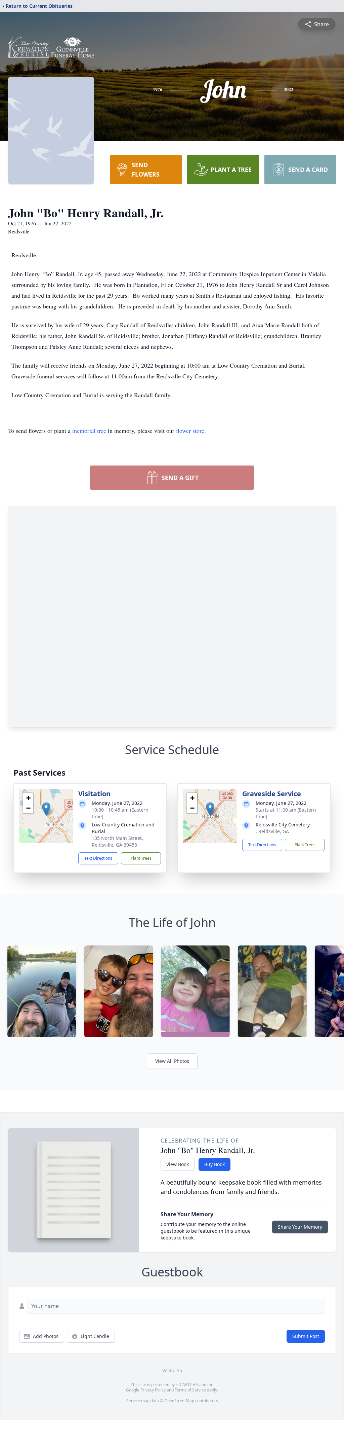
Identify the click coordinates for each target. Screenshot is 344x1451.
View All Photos (172, 1061)
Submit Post (305, 1336)
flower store (190, 430)
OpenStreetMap (179, 1401)
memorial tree (89, 430)
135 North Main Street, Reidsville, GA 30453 (117, 841)
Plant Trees (141, 858)
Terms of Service (190, 1390)
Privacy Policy (153, 1390)
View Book (177, 1164)
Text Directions (98, 858)
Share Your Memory (300, 1227)
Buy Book (214, 1164)
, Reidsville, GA (272, 831)
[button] (46, 809)
